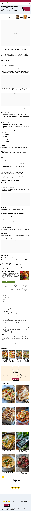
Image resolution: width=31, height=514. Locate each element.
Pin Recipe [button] (23, 281)
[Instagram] (18, 488)
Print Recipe (27, 10)
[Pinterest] (15, 488)
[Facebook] (12, 488)
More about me (15, 379)
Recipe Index (14, 499)
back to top (6, 505)
